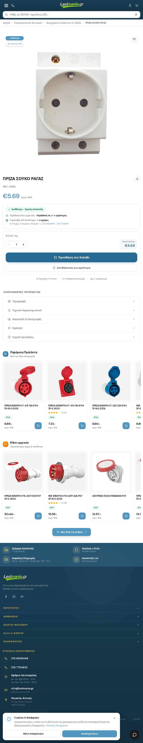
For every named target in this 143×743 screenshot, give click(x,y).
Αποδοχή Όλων (89, 733)
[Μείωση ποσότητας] (9, 244)
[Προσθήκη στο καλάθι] (38, 425)
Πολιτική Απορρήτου (57, 725)
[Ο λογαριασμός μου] (130, 5)
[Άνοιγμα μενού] (6, 5)
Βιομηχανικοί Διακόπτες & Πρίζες (63, 22)
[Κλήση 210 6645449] (13, 5)
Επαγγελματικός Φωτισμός (28, 22)
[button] (71, 608)
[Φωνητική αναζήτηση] (136, 14)
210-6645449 (48, 223)
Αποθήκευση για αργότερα (73, 267)
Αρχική (6, 22)
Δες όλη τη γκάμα (71, 532)
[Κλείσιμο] (114, 718)
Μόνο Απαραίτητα (33, 733)
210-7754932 (63, 223)
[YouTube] (22, 596)
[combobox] (71, 14)
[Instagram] (14, 596)
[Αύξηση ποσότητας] (23, 244)
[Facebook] (6, 596)
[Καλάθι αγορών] (136, 5)
